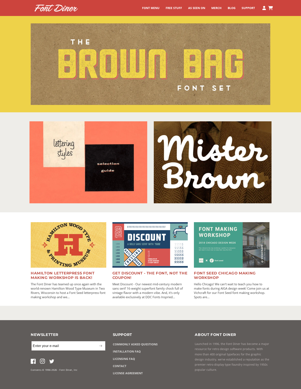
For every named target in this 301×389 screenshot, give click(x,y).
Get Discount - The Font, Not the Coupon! (150, 275)
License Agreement (128, 373)
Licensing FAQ (124, 359)
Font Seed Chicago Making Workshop (225, 275)
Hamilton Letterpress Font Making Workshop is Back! (62, 275)
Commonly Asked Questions (135, 344)
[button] (151, 8)
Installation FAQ (127, 351)
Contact (119, 366)
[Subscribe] (100, 345)
